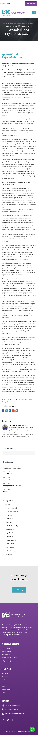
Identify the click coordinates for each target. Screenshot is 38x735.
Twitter (6, 410)
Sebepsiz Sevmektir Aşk (12, 486)
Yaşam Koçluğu (7, 648)
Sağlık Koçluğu (6, 651)
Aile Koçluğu (6, 655)
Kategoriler (5, 402)
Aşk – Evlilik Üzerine (10, 480)
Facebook (3, 410)
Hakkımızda (5, 683)
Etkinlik (9, 536)
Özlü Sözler (10, 551)
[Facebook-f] (14, 721)
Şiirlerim (9, 529)
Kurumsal (5, 677)
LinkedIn (10, 410)
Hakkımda (5, 680)
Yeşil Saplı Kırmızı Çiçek (12, 468)
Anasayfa (5, 674)
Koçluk (9, 522)
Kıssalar (12, 402)
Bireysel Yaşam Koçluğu (9, 658)
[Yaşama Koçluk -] (13, 13)
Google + (13, 410)
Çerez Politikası (6, 689)
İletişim (9, 519)
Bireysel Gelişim (11, 511)
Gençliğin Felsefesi (10, 474)
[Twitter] (9, 721)
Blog (6, 504)
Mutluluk (9, 547)
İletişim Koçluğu (7, 661)
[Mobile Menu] (34, 12)
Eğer (5, 492)
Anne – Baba (11, 508)
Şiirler (8, 554)
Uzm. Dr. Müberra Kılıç (25, 399)
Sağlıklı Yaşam (11, 526)
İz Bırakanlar (10, 540)
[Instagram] (4, 721)
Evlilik (8, 515)
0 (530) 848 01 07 (6, 3)
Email (16, 410)
